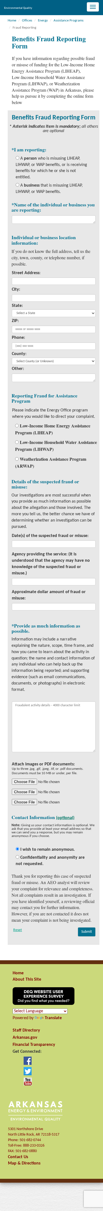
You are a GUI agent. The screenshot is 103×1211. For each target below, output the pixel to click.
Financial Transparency (34, 1045)
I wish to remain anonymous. (47, 849)
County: (19, 354)
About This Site (27, 979)
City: (16, 289)
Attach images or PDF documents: (47, 768)
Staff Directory (26, 1030)
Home (18, 973)
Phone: (18, 338)
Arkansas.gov (25, 1037)
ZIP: (15, 321)
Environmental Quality (18, 8)
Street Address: (26, 273)
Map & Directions (24, 1163)
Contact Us (18, 1157)
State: (17, 306)
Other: (18, 369)
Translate (53, 1018)
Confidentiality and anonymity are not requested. (50, 860)
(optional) (65, 818)
